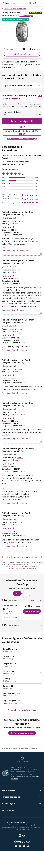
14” (17, 593)
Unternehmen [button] (8, 810)
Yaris (17, 371)
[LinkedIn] (20, 835)
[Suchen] (30, 3)
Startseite (6, 748)
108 (16, 223)
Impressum (31, 822)
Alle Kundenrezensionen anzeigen (22, 557)
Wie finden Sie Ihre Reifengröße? (20, 139)
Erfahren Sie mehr (22, 566)
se (24, 846)
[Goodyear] (35, 12)
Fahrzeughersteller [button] (11, 797)
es (20, 846)
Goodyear (25, 748)
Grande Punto (20, 414)
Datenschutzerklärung (10, 827)
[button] (15, 19)
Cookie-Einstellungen (22, 829)
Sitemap (37, 827)
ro (28, 846)
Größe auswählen (22, 54)
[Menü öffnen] (40, 3)
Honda (19, 329)
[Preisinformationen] (12, 49)
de (16, 846)
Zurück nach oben (22, 761)
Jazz (16, 331)
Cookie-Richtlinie (26, 827)
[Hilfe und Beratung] (34, 3)
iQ (16, 272)
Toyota (19, 270)
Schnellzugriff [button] (8, 803)
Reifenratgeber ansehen (22, 733)
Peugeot (20, 221)
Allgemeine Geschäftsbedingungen (20, 825)
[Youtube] (23, 836)
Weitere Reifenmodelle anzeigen (22, 710)
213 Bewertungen (26, 16)
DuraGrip (34, 748)
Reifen (15, 748)
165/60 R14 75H (10, 605)
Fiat (18, 412)
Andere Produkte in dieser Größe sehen (21, 132)
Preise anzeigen (32, 611)
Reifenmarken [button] (8, 790)
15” (26, 593)
